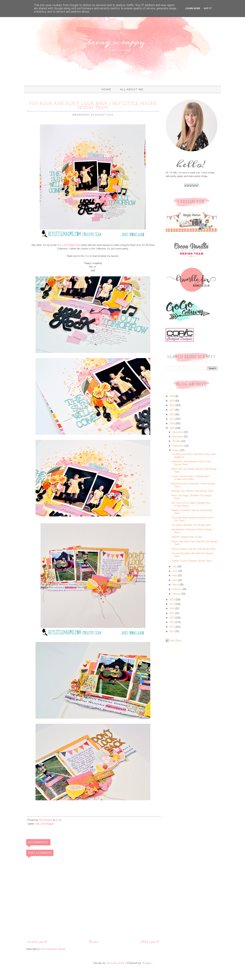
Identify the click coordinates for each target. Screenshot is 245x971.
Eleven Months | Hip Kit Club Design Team (193, 548)
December (178, 432)
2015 (172, 613)
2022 (172, 414)
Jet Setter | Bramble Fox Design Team (191, 525)
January (176, 593)
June (175, 571)
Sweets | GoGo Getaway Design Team (191, 560)
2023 (172, 409)
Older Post (149, 942)
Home (106, 89)
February (177, 589)
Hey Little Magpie (45, 823)
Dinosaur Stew (115, 963)
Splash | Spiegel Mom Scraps (186, 536)
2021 (172, 419)
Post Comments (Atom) (53, 949)
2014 (172, 617)
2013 (172, 622)
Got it (208, 8)
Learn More (192, 8)
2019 (172, 428)
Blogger (147, 963)
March (176, 584)
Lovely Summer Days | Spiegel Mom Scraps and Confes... (190, 477)
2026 (172, 396)
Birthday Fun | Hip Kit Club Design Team (192, 491)
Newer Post (37, 942)
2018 (172, 599)
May (175, 575)
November (178, 436)
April (175, 580)
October (176, 441)
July (174, 566)
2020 (172, 423)
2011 (172, 631)
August (176, 450)
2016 (172, 608)
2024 (172, 405)
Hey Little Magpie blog (68, 245)
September (178, 445)
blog (87, 256)
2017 (172, 604)
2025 (172, 400)
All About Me (131, 89)
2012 (172, 626)
